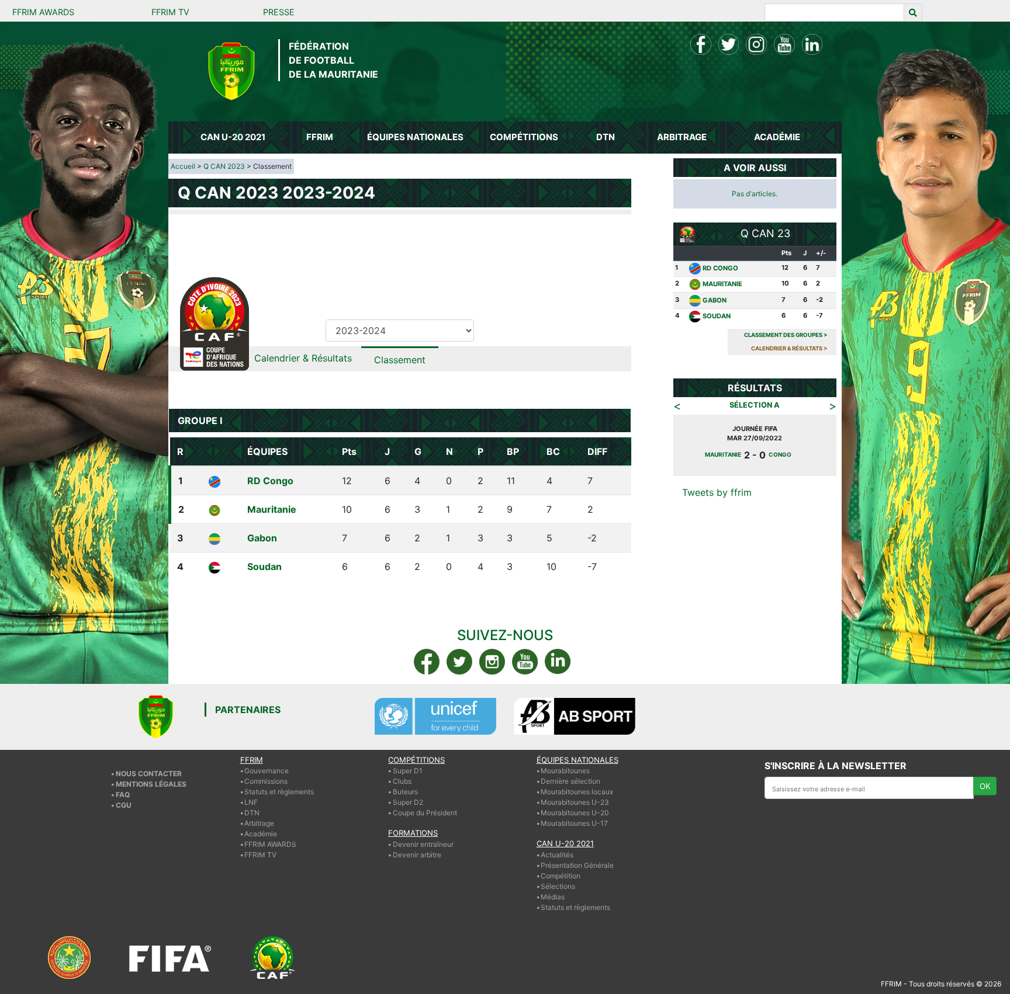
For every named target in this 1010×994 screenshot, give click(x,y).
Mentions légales (151, 784)
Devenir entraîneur (423, 844)
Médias (553, 896)
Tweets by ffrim (717, 492)
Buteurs (405, 791)
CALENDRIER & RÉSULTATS (789, 348)
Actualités (557, 854)
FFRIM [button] (319, 137)
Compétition (560, 875)
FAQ (123, 794)
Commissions (266, 781)
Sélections (558, 886)
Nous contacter (149, 773)
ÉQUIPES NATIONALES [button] (415, 137)
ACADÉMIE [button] (777, 137)
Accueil (183, 166)
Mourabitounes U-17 (574, 823)
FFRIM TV (170, 12)
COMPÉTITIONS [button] (524, 137)
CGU (124, 805)
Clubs (402, 781)
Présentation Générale (577, 865)
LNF (251, 802)
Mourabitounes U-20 (575, 812)
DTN (252, 812)
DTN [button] (605, 137)
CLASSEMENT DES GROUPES (786, 335)
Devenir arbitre (417, 854)
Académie (260, 833)
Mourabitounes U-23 (575, 802)
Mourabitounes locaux (577, 791)
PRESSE (279, 12)
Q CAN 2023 (224, 166)
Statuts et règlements (279, 791)
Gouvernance (266, 770)
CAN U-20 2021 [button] (232, 137)
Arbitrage (259, 823)
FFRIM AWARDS (43, 12)
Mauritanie (271, 509)
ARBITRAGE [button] (682, 137)
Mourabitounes (565, 770)
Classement (400, 360)
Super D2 (408, 802)
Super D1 (408, 770)
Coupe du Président (425, 812)
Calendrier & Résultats (303, 358)
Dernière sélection (570, 781)
